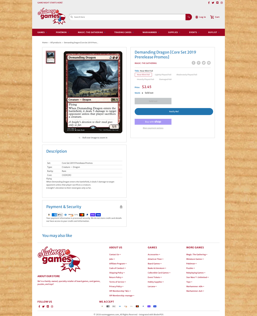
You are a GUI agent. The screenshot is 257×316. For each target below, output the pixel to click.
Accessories (153, 254)
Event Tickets (154, 277)
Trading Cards (123, 32)
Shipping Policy (116, 273)
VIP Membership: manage (121, 295)
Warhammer (150, 32)
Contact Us (114, 254)
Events (193, 32)
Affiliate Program (117, 263)
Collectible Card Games (158, 273)
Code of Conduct (116, 268)
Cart (217, 17)
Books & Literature (156, 268)
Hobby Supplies (155, 282)
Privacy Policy (115, 286)
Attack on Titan (155, 259)
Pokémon (62, 32)
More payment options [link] (153, 128)
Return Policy (115, 277)
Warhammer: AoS (194, 291)
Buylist (213, 32)
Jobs (111, 259)
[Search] (189, 17)
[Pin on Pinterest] (199, 63)
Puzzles (189, 268)
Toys (188, 282)
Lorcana (151, 286)
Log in (202, 17)
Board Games (154, 263)
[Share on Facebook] (193, 63)
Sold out (153, 101)
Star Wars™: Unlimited (196, 277)
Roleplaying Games (195, 273)
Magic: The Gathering (91, 32)
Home (45, 42)
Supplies (173, 32)
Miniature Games (194, 259)
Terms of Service (116, 282)
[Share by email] (209, 63)
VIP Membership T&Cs (119, 291)
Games (41, 32)
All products (55, 42)
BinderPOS (158, 314)
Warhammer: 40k (194, 286)
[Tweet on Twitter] (204, 63)
